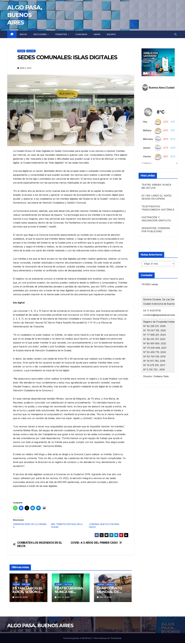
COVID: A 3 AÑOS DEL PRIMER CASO (94, 542)
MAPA (97, 34)
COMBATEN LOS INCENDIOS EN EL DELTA (39, 544)
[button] (175, 34)
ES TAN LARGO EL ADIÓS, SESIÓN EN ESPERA (27, 592)
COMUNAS (81, 34)
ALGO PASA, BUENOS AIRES (24, 15)
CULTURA (31, 51)
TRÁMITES (61, 34)
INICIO (23, 34)
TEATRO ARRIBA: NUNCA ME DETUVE (69, 592)
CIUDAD (21, 51)
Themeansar (116, 638)
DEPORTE (110, 584)
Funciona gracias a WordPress (77, 638)
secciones (40, 34)
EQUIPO (111, 34)
